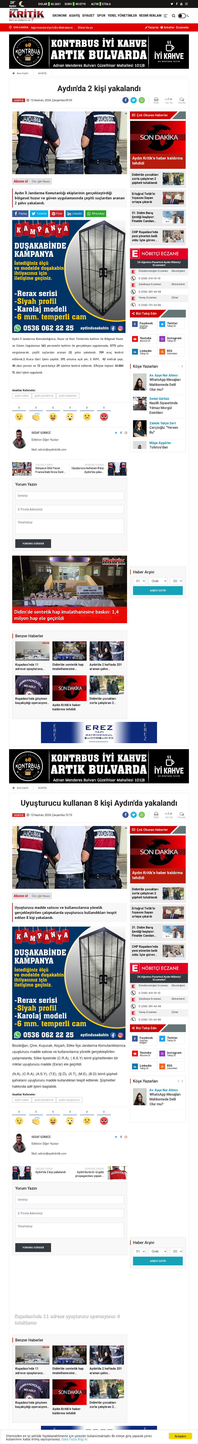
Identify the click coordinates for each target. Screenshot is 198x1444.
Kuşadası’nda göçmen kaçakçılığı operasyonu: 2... (32, 703)
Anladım (180, 1436)
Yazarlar (153, 27)
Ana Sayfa (22, 73)
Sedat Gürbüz (159, 399)
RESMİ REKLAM (150, 15)
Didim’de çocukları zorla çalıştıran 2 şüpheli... (103, 703)
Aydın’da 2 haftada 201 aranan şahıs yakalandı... (106, 669)
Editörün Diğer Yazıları (45, 439)
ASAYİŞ (74, 15)
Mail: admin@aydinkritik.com (49, 449)
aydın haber (22, 395)
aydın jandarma (43, 395)
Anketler (169, 27)
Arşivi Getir (158, 590)
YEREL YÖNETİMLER (122, 15)
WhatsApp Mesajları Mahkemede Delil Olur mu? (165, 384)
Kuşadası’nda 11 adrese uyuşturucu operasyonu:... (29, 669)
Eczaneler (182, 27)
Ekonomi (60, 15)
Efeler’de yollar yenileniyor (56, 27)
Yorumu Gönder (33, 543)
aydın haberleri (68, 395)
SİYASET (88, 15)
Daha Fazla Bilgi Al (74, 1439)
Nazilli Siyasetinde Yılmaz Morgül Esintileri (163, 408)
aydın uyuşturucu (69, 1099)
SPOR (101, 15)
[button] (182, 366)
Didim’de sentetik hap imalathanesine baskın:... (68, 669)
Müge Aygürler (160, 443)
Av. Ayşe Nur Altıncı (163, 375)
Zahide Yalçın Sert (162, 423)
